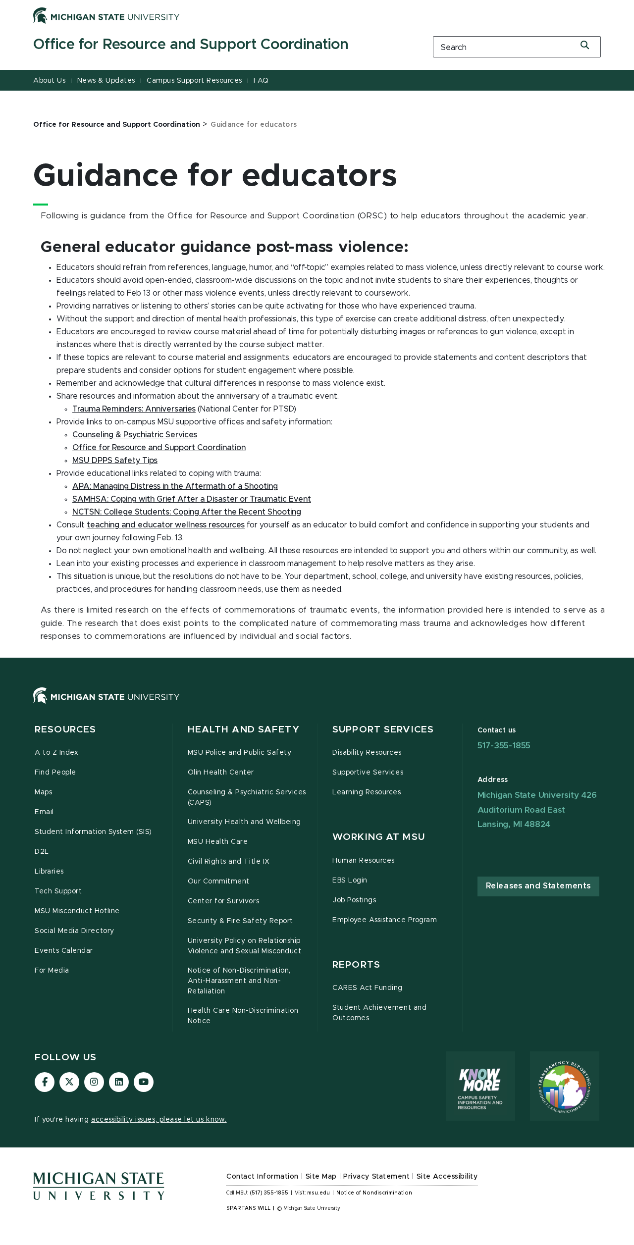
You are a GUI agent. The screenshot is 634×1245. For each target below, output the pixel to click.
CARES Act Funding (367, 988)
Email (44, 812)
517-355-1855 (504, 745)
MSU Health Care (218, 841)
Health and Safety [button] (244, 729)
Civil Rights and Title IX (229, 861)
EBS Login (350, 880)
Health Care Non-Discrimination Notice (243, 1016)
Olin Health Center (221, 772)
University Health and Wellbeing (244, 822)
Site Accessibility (447, 1176)
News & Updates (106, 80)
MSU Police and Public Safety (240, 752)
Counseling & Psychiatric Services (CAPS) (247, 797)
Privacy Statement (376, 1176)
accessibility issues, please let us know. (159, 1119)
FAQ (261, 80)
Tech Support (58, 891)
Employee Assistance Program (384, 920)
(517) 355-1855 (269, 1193)
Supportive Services (367, 772)
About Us (49, 80)
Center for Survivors (224, 901)
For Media (52, 970)
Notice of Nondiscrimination (374, 1193)
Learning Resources (366, 792)
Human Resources (363, 860)
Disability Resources (367, 752)
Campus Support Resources (194, 80)
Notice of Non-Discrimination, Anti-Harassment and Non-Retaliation (239, 981)
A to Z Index (56, 752)
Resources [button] (65, 729)
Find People (55, 772)
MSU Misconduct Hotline (77, 911)
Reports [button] (356, 965)
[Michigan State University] (106, 15)
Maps (43, 792)
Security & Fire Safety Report (240, 921)
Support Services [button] (383, 729)
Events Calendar (64, 950)
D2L (42, 851)
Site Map (321, 1176)
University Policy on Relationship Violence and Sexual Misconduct (245, 946)
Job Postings (354, 900)
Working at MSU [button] (378, 837)
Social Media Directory (74, 931)
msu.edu (318, 1193)
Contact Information (262, 1176)
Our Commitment (219, 881)
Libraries (49, 871)
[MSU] (317, 705)
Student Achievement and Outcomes (379, 1013)
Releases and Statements (538, 886)
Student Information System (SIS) (93, 832)
